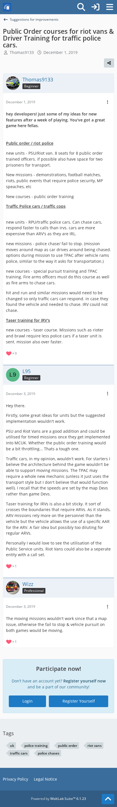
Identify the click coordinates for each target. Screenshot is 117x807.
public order (67, 745)
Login (27, 701)
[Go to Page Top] (108, 799)
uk (12, 745)
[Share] (109, 63)
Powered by (58, 798)
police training (36, 745)
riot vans (94, 745)
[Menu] (109, 7)
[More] (107, 102)
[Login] (95, 7)
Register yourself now (84, 681)
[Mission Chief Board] (7, 7)
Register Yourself (78, 701)
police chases (48, 753)
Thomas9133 (22, 52)
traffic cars (19, 753)
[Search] (81, 7)
